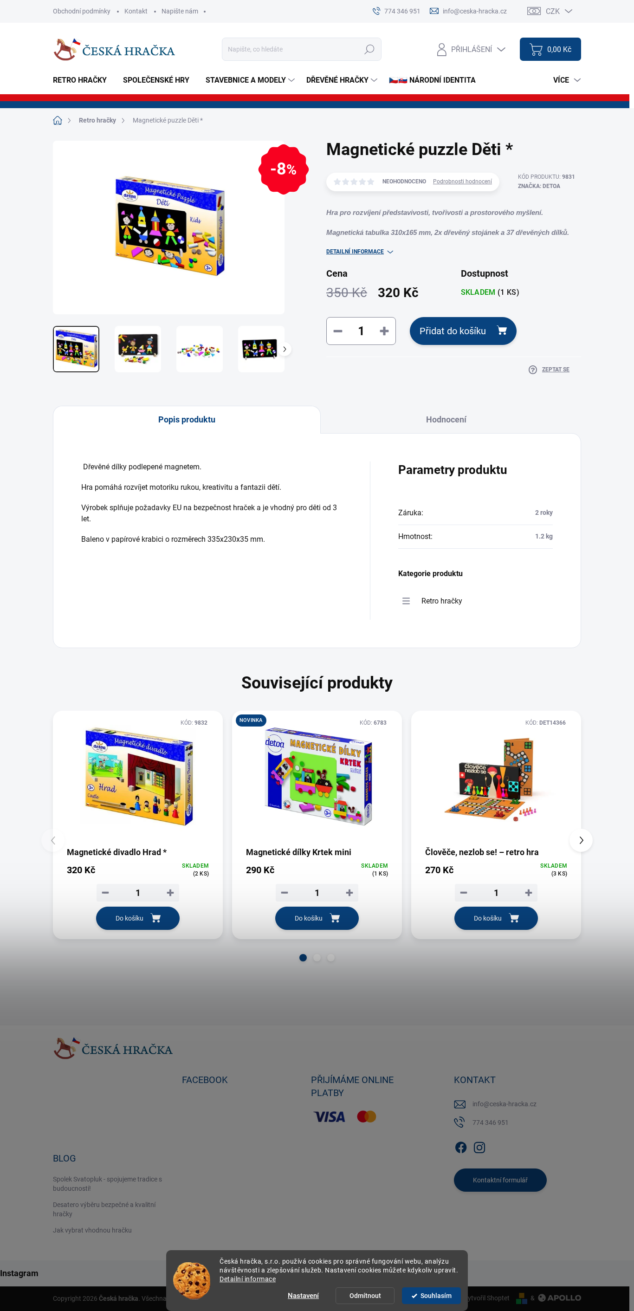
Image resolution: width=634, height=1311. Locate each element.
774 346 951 (490, 1122)
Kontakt (136, 11)
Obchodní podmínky (81, 11)
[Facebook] (461, 1146)
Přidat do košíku (453, 331)
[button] (303, 957)
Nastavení (303, 1296)
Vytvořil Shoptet (487, 1298)
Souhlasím (436, 1295)
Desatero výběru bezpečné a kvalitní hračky (104, 1209)
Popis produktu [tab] (186, 419)
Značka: (539, 186)
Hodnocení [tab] (446, 419)
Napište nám (180, 11)
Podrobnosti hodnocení (462, 181)
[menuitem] (83, 80)
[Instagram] (479, 1146)
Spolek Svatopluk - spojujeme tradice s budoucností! (107, 1183)
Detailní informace (248, 1279)
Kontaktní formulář (500, 1180)
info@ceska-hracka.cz (504, 1104)
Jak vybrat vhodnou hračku (92, 1230)
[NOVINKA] (317, 778)
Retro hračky (441, 601)
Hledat (369, 49)
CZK (553, 11)
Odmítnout (365, 1295)
